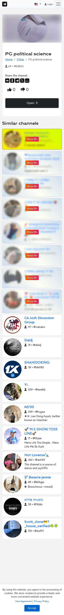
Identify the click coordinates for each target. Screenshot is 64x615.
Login (50, 4)
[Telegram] (17, 80)
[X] (22, 80)
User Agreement (23, 601)
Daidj (28, 340)
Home (9, 59)
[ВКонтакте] (7, 80)
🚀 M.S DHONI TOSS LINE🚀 (41, 431)
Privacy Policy (41, 601)
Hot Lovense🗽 (36, 455)
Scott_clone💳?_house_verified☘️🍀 (41, 524)
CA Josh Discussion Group (39, 320)
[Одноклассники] (12, 80)
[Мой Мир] (27, 80)
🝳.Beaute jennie (37, 477)
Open (31, 103)
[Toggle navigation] (58, 4)
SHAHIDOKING (37, 362)
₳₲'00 (29, 407)
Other (20, 59)
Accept (32, 608)
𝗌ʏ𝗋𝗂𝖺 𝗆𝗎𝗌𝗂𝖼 (33, 499)
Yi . (26, 385)
